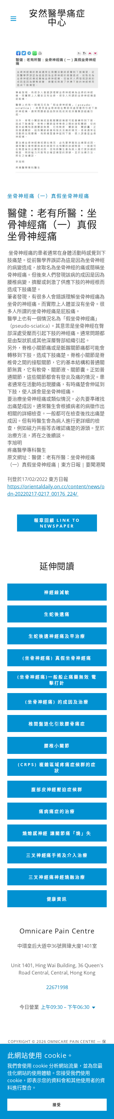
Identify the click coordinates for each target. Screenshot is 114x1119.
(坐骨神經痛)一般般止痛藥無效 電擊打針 (57, 680)
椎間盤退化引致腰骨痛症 (57, 724)
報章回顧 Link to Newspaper (57, 523)
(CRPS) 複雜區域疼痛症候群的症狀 (57, 767)
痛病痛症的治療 (57, 811)
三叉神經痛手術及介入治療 (57, 855)
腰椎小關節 (57, 745)
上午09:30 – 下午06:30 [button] (65, 1007)
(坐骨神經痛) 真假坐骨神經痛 (57, 658)
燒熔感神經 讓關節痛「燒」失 (57, 833)
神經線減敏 (57, 592)
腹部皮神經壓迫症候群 (57, 789)
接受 (57, 1104)
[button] (14, 18)
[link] (57, 18)
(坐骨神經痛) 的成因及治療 (57, 702)
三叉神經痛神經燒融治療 (57, 877)
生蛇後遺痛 (57, 614)
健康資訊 (57, 899)
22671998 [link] (57, 987)
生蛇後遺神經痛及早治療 (57, 636)
